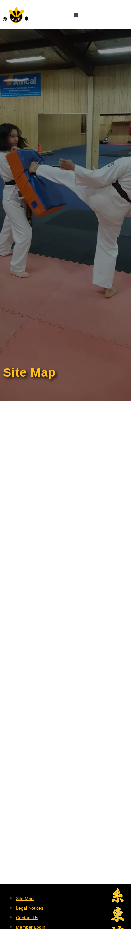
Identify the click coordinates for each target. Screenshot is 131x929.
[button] (76, 15)
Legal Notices (29, 908)
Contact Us (27, 917)
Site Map (25, 898)
